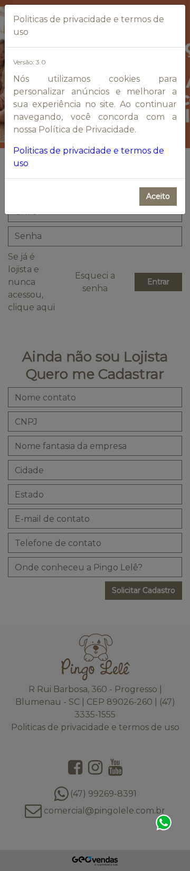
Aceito (158, 196)
